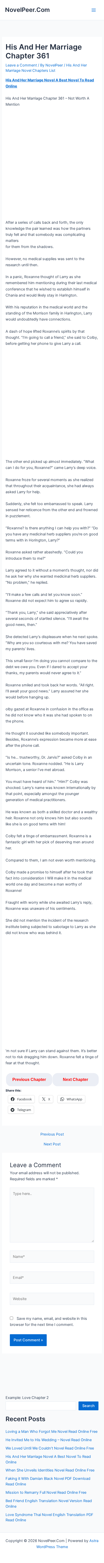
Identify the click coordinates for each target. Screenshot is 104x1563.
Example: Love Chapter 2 (27, 1397)
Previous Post (52, 1134)
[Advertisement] (52, 165)
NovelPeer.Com (27, 9)
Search (88, 1405)
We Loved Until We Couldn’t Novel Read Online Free (50, 1448)
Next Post (52, 1144)
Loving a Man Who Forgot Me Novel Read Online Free (51, 1431)
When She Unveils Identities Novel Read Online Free (50, 1470)
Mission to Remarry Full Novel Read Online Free (46, 1492)
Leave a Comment (21, 65)
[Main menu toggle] (93, 10)
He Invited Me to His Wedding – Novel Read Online (49, 1440)
